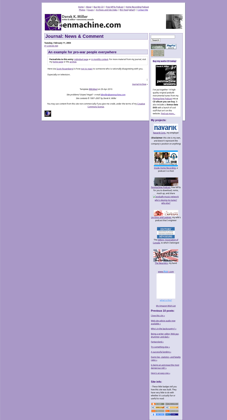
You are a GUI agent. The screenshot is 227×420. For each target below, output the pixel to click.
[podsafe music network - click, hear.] (166, 196)
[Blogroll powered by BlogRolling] (172, 405)
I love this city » (158, 315)
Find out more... (168, 113)
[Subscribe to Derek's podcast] (157, 55)
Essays (90, 9)
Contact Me (142, 9)
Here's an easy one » (160, 373)
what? (132, 9)
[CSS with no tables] (158, 412)
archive (73, 61)
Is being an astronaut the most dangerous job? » (165, 366)
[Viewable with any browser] (172, 412)
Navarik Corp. (159, 132)
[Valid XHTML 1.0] (158, 408)
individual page (81, 59)
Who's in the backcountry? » (163, 328)
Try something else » (160, 347)
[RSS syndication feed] (157, 51)
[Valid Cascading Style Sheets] (172, 408)
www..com (166, 271)
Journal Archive (139, 84)
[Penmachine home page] (83, 30)
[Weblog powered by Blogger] (158, 405)
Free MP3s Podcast (114, 6)
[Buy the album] (164, 85)
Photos (82, 9)
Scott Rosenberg (65, 68)
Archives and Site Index (106, 9)
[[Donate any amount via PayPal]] (171, 48)
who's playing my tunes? (166, 200)
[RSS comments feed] (157, 53)
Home (81, 6)
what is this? (166, 300)
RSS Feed (124, 9)
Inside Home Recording (165, 168)
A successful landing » (161, 351)
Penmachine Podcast (162, 98)
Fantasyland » (157, 341)
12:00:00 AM (51, 45)
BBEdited (93, 89)
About (88, 6)
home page (58, 61)
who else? (165, 203)
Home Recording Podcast (137, 6)
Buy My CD (99, 6)
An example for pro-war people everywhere (82, 52)
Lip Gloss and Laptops (161, 217)
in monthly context (99, 59)
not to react (87, 68)
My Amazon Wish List (166, 305)
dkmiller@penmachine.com (113, 94)
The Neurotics (161, 263)
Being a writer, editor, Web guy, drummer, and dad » (165, 335)
